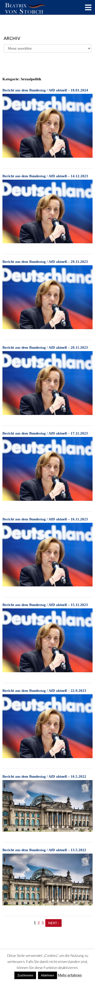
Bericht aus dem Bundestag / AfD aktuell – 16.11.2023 (45, 519)
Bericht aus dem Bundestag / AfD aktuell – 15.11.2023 (45, 605)
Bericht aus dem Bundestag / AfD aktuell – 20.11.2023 (45, 347)
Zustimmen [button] (25, 975)
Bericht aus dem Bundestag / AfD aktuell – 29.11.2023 (45, 262)
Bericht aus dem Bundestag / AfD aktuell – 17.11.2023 (45, 433)
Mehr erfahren (70, 975)
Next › (53, 923)
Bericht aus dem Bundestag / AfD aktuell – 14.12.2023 (45, 176)
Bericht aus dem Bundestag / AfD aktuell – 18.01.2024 (45, 90)
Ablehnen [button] (47, 975)
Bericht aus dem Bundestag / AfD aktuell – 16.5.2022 (44, 776)
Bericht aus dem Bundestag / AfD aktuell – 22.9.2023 (44, 691)
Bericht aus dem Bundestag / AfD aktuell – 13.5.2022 (44, 850)
